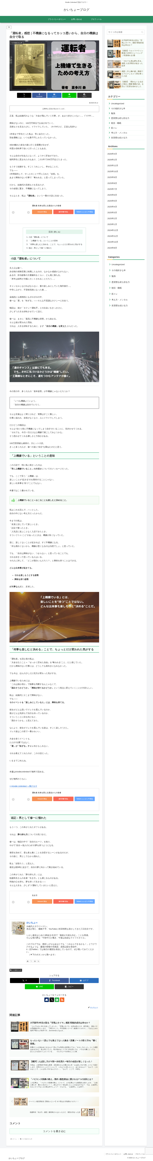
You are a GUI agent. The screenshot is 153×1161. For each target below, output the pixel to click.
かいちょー (32, 922)
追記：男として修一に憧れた (40, 248)
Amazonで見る (42, 212)
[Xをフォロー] (31, 961)
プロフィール (140, 1154)
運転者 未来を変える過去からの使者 (46, 206)
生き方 (34, 895)
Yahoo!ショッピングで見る (84, 212)
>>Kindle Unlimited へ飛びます (23, 786)
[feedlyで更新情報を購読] (34, 961)
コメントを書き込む (54, 1131)
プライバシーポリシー (113, 1154)
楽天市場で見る (63, 212)
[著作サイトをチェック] (27, 961)
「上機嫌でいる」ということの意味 (43, 241)
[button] (84, 95)
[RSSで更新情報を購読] (38, 961)
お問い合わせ (128, 1154)
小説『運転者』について (38, 237)
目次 (51, 231)
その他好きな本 (16, 970)
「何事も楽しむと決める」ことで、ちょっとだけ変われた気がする (55, 244)
